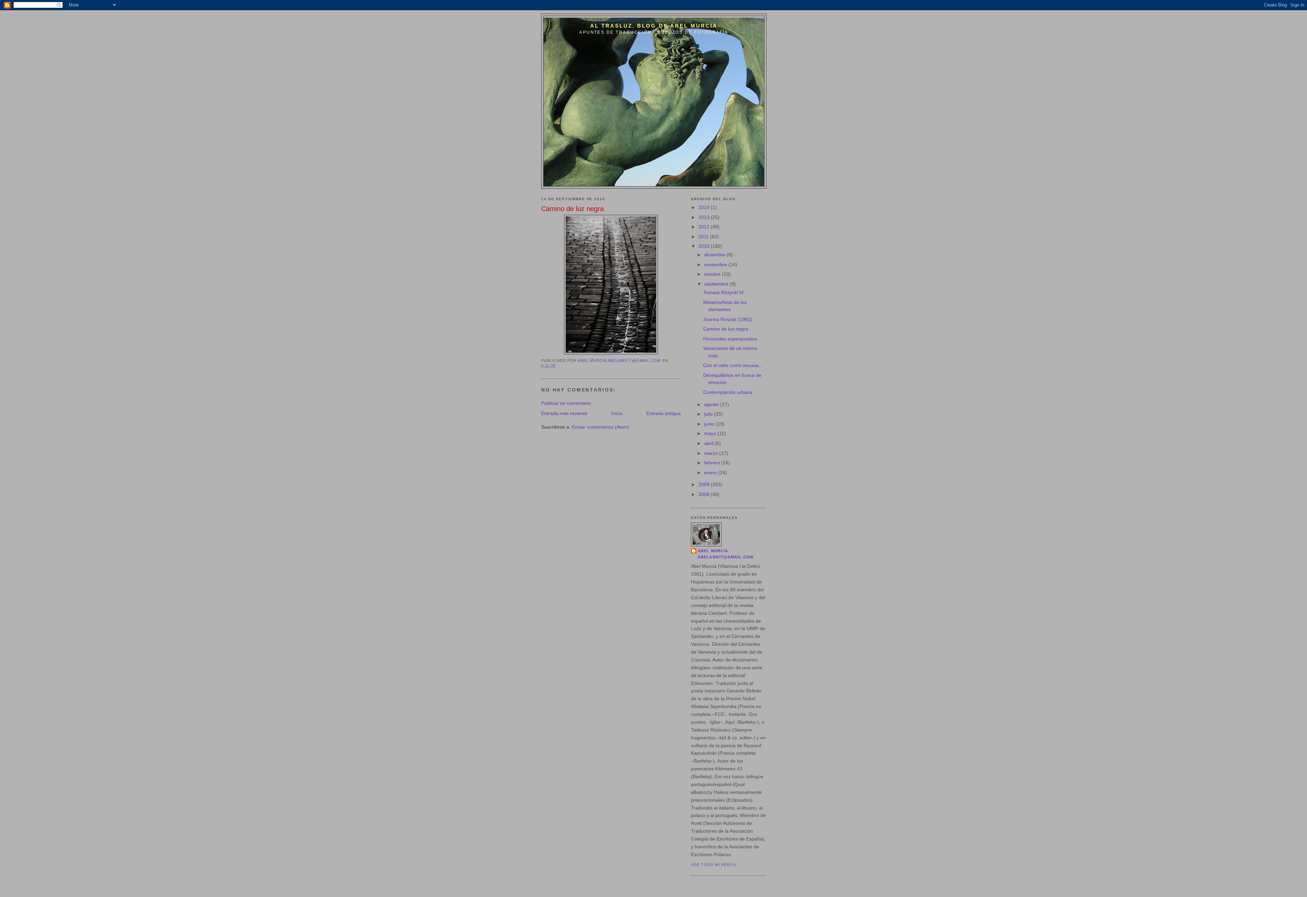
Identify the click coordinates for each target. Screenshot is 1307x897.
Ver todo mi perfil (714, 865)
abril (709, 443)
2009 (704, 484)
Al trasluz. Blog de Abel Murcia (653, 26)
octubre (713, 274)
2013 (704, 217)
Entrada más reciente (564, 413)
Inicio (617, 413)
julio (709, 414)
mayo (710, 433)
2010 (704, 246)
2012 (704, 226)
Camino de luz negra (725, 329)
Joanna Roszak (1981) (727, 319)
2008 (704, 494)
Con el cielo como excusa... (732, 365)
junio (710, 424)
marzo (711, 453)
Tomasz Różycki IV (723, 292)
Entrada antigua (663, 413)
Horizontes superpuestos (730, 338)
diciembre (715, 254)
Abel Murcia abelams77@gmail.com (725, 554)
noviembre (716, 264)
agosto (712, 404)
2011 (704, 236)
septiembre (717, 284)
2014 (704, 207)
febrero (712, 462)
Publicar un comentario (566, 403)
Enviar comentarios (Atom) (600, 427)
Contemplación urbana (727, 392)
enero (711, 472)
